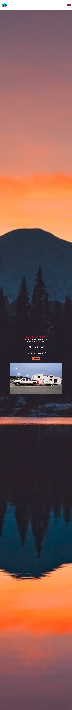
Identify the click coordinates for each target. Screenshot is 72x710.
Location (55, 5)
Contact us (62, 5)
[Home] (5, 5)
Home (49, 5)
